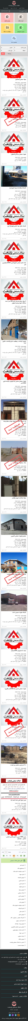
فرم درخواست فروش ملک (18, 905)
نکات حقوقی (24, 988)
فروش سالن (21, 914)
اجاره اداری (21, 884)
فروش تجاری (21, 899)
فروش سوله (21, 890)
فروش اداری (21, 896)
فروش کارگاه (21, 939)
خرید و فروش (20, 32)
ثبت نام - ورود (13, 8)
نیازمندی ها (5, 8)
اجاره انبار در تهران (20, 921)
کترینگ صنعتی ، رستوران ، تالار (17, 918)
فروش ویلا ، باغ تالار (19, 924)
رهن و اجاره (7, 21)
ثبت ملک (20, 21)
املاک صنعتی (21, 893)
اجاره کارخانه (21, 908)
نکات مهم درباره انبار (21, 980)
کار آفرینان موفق (23, 992)
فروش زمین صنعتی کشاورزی (17, 927)
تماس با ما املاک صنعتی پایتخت (17, 942)
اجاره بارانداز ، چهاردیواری (18, 930)
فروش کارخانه (21, 877)
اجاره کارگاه (21, 887)
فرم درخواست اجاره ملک (18, 871)
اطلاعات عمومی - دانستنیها (20, 996)
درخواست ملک (7, 32)
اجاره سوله (21, 874)
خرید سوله (21, 933)
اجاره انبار (22, 865)
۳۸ (17, 856)
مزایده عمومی (21, 936)
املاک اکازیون (24, 972)
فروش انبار (21, 902)
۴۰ (10, 856)
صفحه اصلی (21, 8)
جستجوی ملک (21, 868)
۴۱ (6, 856)
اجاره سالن (21, 911)
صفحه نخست (21, 945)
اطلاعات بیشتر (23, 95)
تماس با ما (14, 42)
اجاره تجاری (21, 881)
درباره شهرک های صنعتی (20, 984)
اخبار (25, 976)
